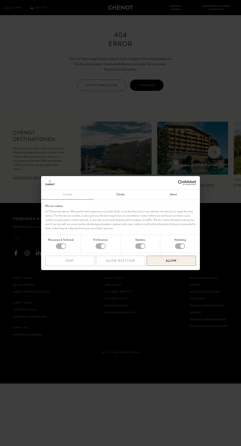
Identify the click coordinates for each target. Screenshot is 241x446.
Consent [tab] (68, 194)
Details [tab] (120, 194)
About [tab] (173, 194)
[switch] (101, 246)
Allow (171, 260)
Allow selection (120, 260)
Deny (70, 260)
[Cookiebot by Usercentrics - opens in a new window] (180, 182)
